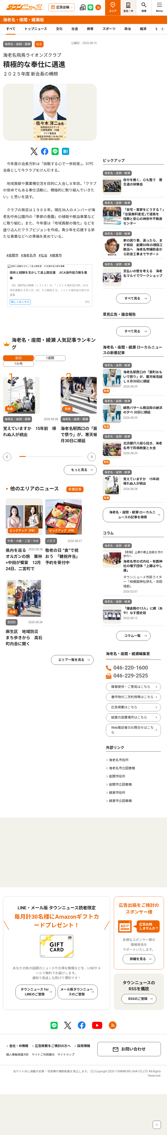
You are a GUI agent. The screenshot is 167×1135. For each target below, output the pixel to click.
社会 (74, 29)
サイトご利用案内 (43, 1054)
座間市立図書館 (120, 784)
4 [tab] (41, 456)
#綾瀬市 (56, 255)
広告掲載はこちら (124, 707)
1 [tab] (22, 456)
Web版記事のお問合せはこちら (132, 730)
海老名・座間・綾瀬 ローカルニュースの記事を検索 (132, 514)
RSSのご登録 (137, 999)
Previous (7, 457)
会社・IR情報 (18, 1046)
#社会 (42, 255)
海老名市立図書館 (122, 768)
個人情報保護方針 (17, 1054)
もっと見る (79, 470)
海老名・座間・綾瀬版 (23, 19)
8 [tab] (66, 456)
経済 (143, 29)
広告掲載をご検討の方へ (53, 1046)
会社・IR (128, 11)
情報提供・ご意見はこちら (130, 687)
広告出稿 (62, 7)
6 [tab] (54, 456)
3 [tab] (35, 456)
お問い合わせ (133, 1049)
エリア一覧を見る (71, 660)
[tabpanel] (50, 112)
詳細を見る (138, 959)
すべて (10, 29)
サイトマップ (66, 1054)
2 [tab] (29, 456)
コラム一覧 (132, 636)
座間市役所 (117, 776)
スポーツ (108, 29)
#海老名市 (28, 255)
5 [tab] (47, 456)
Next (92, 457)
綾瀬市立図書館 (120, 801)
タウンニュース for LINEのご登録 (35, 991)
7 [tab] (60, 456)
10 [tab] (79, 456)
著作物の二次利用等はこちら (132, 697)
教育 (90, 29)
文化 (59, 29)
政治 (127, 29)
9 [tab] (73, 456)
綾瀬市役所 (117, 793)
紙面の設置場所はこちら (129, 717)
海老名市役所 (119, 760)
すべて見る (132, 298)
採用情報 (83, 1046)
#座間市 (12, 255)
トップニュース (35, 29)
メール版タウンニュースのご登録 (76, 991)
